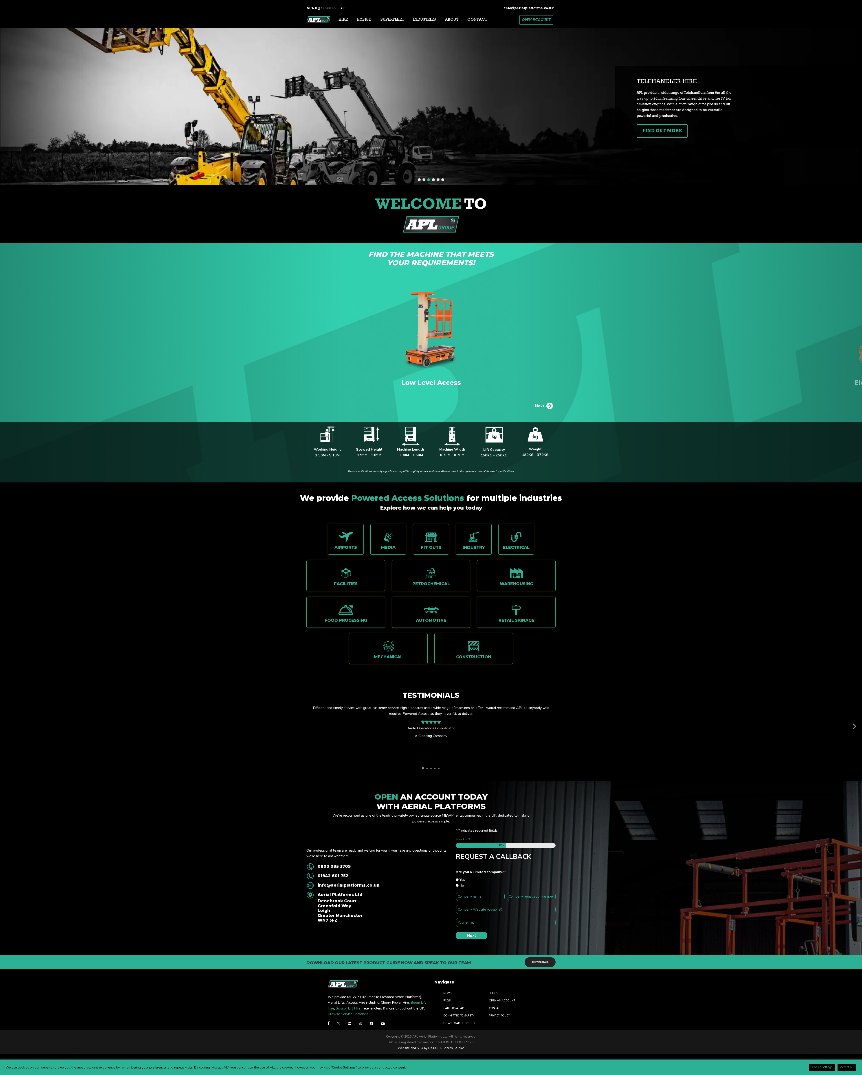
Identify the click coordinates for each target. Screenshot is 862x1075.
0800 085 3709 (335, 8)
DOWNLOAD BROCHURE (459, 1023)
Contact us (497, 1008)
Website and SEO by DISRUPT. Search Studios (431, 1048)
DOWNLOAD (540, 962)
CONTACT (477, 20)
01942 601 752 (333, 875)
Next (539, 406)
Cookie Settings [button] (822, 1067)
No (462, 885)
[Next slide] (854, 727)
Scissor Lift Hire (348, 1008)
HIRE (343, 20)
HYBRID (364, 20)
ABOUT (451, 20)
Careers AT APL (454, 1008)
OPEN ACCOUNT (536, 20)
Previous (326, 406)
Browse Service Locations (348, 1014)
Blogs (493, 993)
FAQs (447, 1000)
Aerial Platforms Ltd (340, 907)
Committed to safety (458, 1015)
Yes (462, 879)
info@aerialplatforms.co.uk (529, 8)
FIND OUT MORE (662, 131)
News (447, 993)
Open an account (502, 1000)
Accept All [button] (847, 1067)
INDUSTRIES (424, 20)
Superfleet (392, 20)
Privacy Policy (499, 1015)
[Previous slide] (7, 727)
